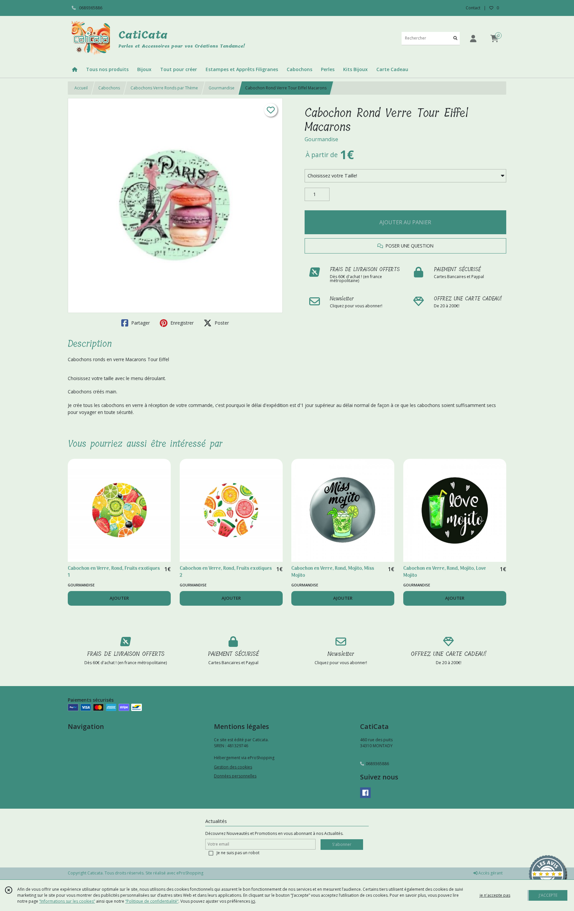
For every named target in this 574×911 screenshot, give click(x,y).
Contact (473, 8)
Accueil (81, 88)
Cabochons (109, 88)
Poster (221, 323)
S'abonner (341, 844)
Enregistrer (181, 323)
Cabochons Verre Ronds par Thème (164, 88)
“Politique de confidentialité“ (151, 901)
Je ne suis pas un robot (238, 853)
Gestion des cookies (233, 767)
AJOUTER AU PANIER (405, 222)
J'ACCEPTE (548, 895)
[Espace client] (473, 38)
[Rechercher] (455, 38)
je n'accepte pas (495, 895)
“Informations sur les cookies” (67, 901)
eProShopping (189, 873)
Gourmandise (222, 88)
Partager (140, 323)
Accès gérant (490, 873)
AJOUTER (119, 598)
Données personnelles (235, 776)
